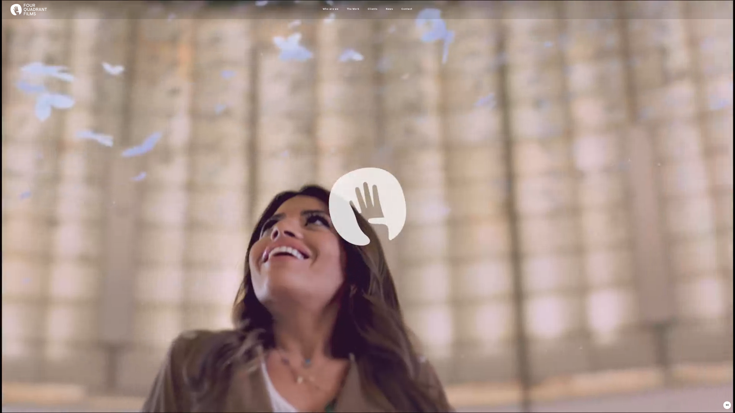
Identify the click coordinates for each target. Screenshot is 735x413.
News (389, 8)
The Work (353, 8)
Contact (406, 8)
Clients (372, 8)
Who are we (330, 8)
